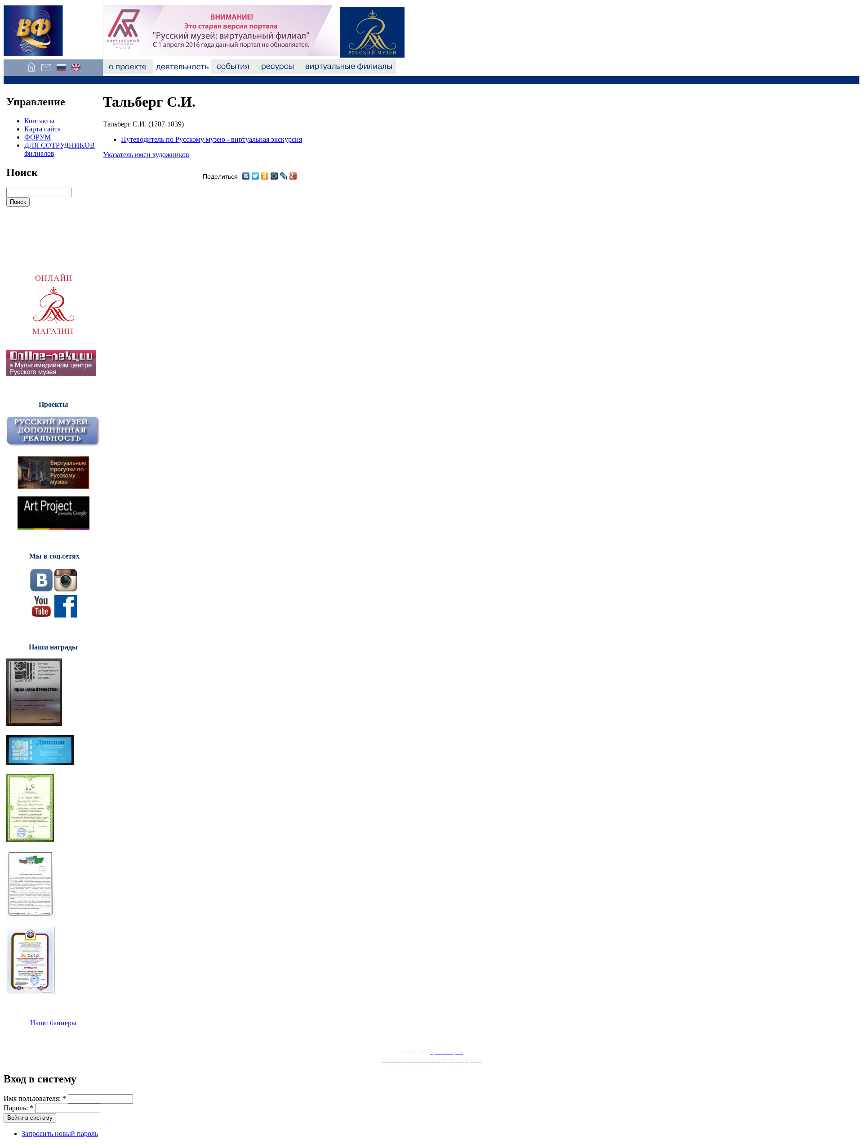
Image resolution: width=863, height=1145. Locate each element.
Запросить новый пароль (60, 1133)
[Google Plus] (293, 176)
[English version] (75, 72)
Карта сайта (42, 129)
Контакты (39, 121)
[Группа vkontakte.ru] (41, 589)
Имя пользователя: (35, 1098)
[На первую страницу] (31, 72)
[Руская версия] (60, 72)
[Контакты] (46, 72)
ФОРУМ (37, 137)
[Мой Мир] (274, 176)
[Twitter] (255, 176)
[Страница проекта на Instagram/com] (65, 589)
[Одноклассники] (265, 176)
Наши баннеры (53, 1023)
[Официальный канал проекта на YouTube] (41, 615)
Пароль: (18, 1108)
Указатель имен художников (146, 154)
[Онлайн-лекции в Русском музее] (51, 374)
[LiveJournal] (284, 176)
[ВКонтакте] (246, 176)
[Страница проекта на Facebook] (65, 615)
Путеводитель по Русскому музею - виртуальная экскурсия (211, 139)
